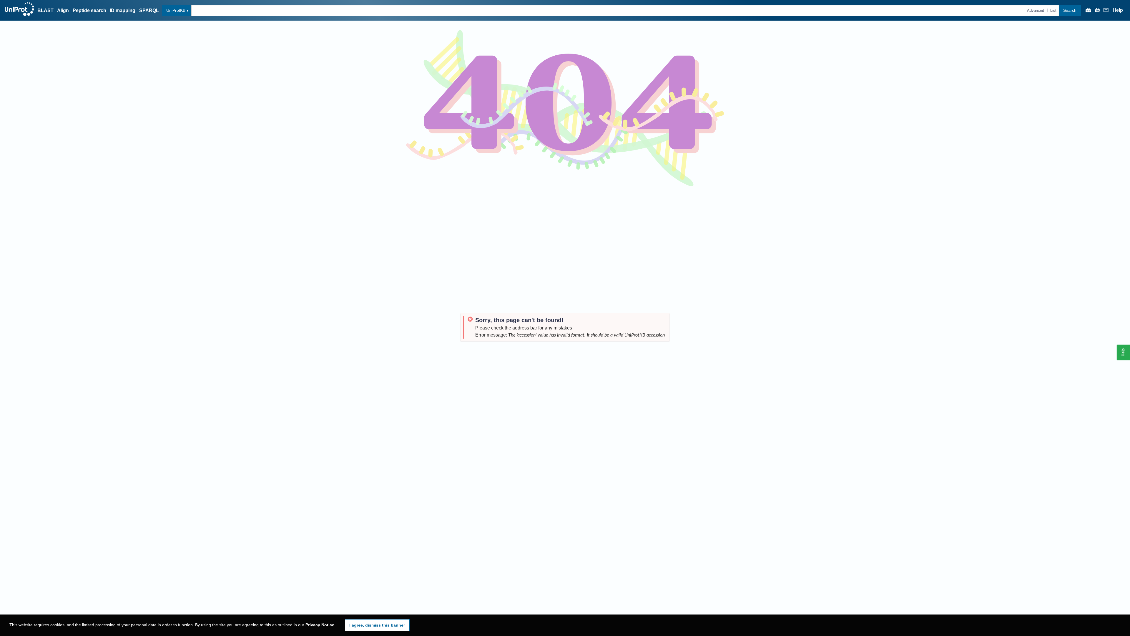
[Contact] (1106, 10)
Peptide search (89, 10)
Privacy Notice (319, 625)
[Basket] (1097, 10)
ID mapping (122, 10)
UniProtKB (175, 10)
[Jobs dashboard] (1088, 10)
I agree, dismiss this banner (377, 625)
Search (1069, 10)
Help (1118, 10)
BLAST (45, 10)
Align (63, 10)
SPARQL (149, 10)
